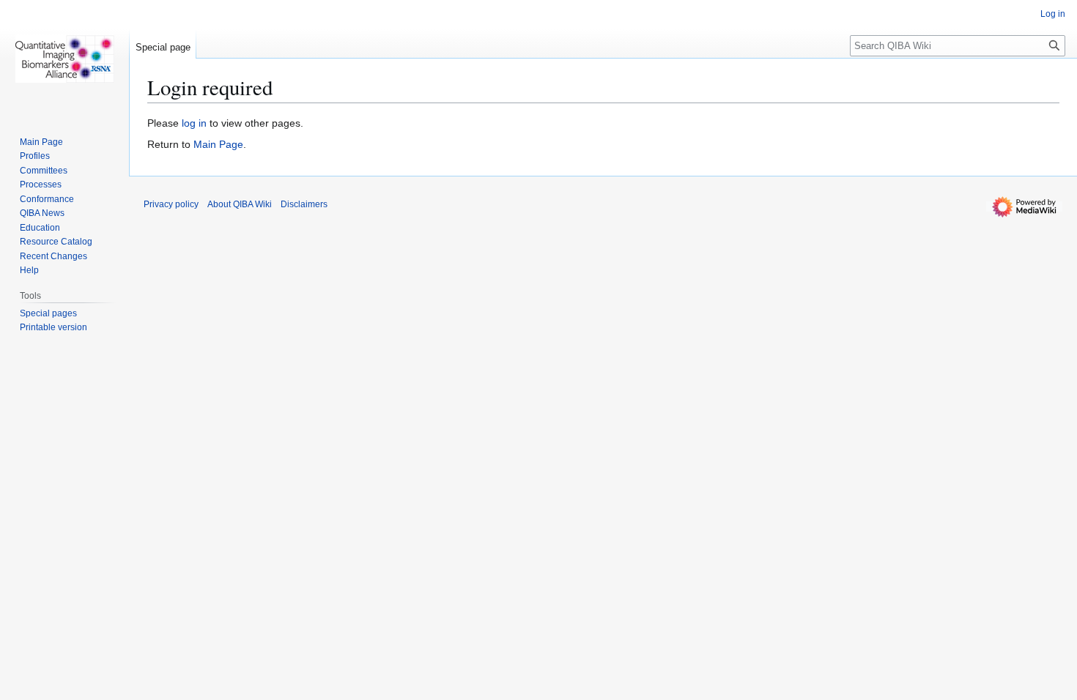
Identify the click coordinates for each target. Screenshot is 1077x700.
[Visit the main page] (64, 58)
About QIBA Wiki (239, 204)
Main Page (218, 144)
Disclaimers (304, 204)
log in (194, 123)
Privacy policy (171, 204)
